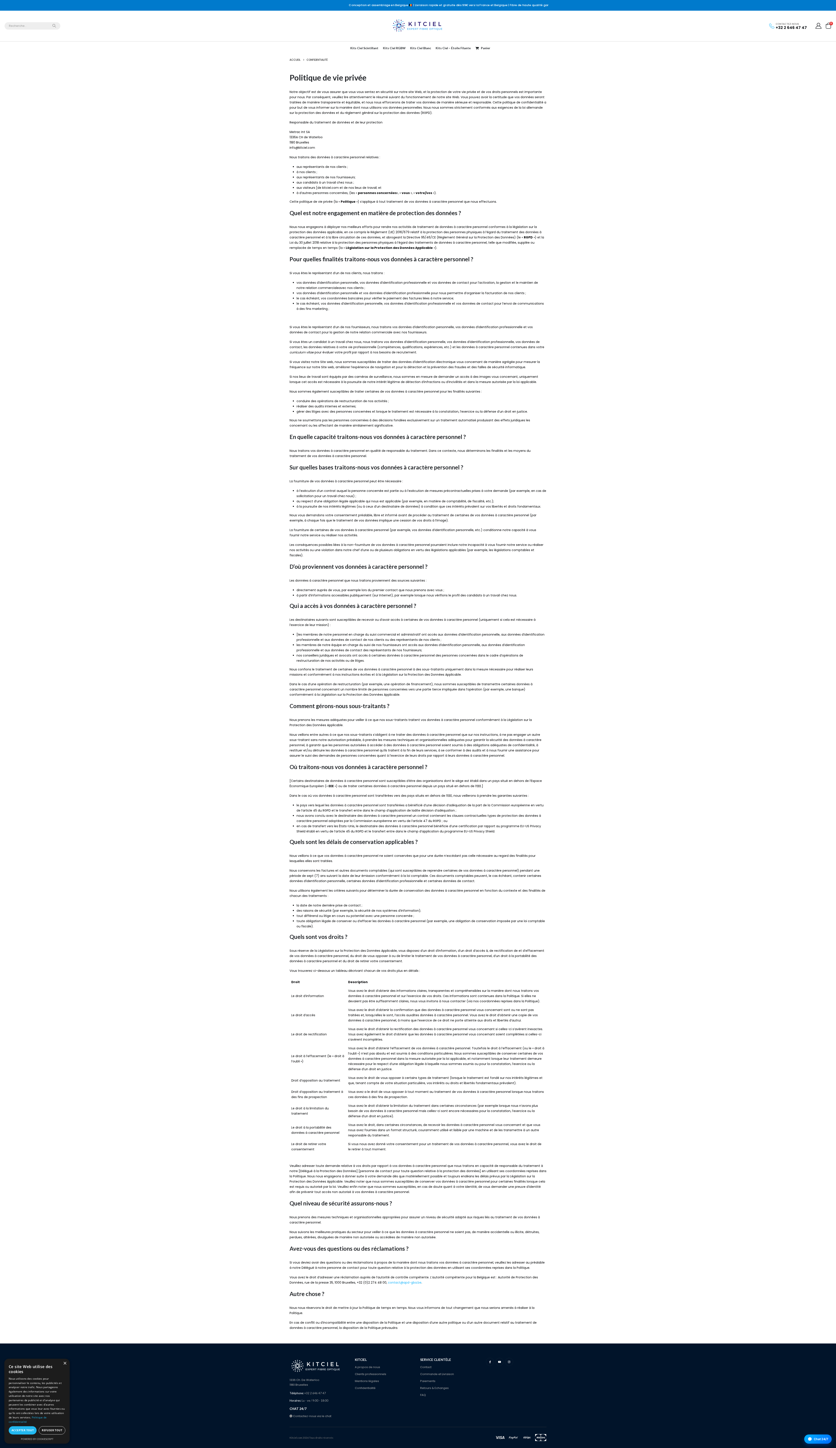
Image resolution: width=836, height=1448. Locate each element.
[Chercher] (54, 26)
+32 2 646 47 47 (791, 27)
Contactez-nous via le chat (311, 1416)
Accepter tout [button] (23, 1430)
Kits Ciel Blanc (420, 48)
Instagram (509, 1362)
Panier (485, 48)
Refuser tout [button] (52, 1430)
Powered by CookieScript (37, 1439)
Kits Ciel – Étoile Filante (453, 48)
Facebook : (490, 1362)
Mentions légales (367, 1381)
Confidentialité (365, 1388)
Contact (425, 1367)
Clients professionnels (370, 1374)
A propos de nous (367, 1367)
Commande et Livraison (437, 1374)
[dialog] (37, 1401)
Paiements (427, 1381)
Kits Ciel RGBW (394, 48)
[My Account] (818, 26)
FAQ (423, 1395)
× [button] (64, 1363)
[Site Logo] (418, 26)
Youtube (500, 1362)
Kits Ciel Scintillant (364, 48)
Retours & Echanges (434, 1388)
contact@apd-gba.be (404, 1282)
